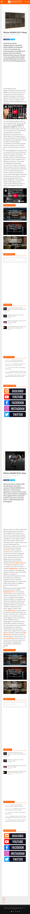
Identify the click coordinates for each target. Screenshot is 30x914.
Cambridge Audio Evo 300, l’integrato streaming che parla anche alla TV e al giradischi (15, 242)
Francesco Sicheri (16, 34)
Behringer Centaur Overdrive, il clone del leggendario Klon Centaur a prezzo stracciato (15, 372)
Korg (7, 550)
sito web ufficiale (8, 638)
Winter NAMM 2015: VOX (3, 900)
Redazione (18, 245)
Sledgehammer (13, 568)
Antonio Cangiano (17, 217)
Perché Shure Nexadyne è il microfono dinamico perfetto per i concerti (14, 360)
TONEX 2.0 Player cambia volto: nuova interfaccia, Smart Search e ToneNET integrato (15, 213)
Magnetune (11, 610)
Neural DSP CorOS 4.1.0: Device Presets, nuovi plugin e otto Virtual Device (15, 227)
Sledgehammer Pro (9, 592)
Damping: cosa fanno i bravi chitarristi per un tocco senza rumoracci (15, 364)
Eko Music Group (18, 563)
